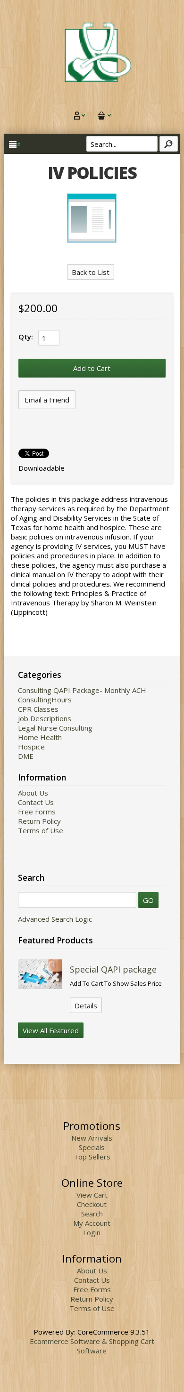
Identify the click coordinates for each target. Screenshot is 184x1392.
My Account (91, 1223)
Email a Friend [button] (47, 399)
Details (86, 1005)
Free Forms (37, 811)
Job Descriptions (44, 718)
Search (92, 1213)
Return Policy (39, 821)
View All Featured (51, 1030)
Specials (92, 1147)
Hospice (31, 746)
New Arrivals (91, 1138)
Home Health (40, 737)
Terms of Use (40, 830)
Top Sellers (92, 1156)
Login (91, 1232)
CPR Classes (38, 709)
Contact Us (36, 802)
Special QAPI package (113, 969)
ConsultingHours (45, 699)
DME (25, 756)
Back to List (90, 272)
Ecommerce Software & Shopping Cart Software (92, 1345)
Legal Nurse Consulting (55, 727)
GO (148, 900)
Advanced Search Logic (55, 919)
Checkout (92, 1204)
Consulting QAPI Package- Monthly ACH (82, 690)
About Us (33, 792)
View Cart (92, 1194)
